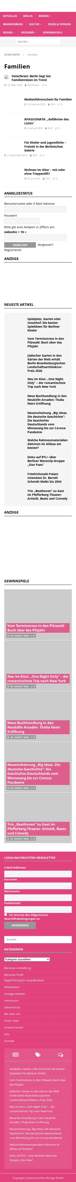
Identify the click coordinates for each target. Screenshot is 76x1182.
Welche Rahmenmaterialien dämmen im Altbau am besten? (47, 444)
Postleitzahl (12, 903)
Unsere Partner (13, 1027)
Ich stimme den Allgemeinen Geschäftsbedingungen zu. (26, 917)
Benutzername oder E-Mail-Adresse (29, 204)
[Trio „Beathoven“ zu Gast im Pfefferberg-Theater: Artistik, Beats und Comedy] (16, 495)
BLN (53, 104)
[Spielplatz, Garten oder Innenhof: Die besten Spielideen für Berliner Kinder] (16, 323)
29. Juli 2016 (33, 178)
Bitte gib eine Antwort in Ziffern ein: (29, 227)
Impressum (11, 1000)
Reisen (7, 32)
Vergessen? (45, 245)
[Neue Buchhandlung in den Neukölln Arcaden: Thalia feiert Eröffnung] (16, 400)
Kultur (34, 24)
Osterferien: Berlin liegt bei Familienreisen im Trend (31, 78)
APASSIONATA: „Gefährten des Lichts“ (46, 121)
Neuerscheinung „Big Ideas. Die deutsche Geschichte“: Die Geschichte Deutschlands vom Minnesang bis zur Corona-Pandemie (47, 422)
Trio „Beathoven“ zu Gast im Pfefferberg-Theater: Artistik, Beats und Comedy (47, 494)
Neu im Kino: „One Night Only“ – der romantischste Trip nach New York (46, 383)
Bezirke (44, 16)
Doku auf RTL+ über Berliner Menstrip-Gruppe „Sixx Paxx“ (46, 461)
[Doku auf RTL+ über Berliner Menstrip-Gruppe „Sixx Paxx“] (16, 461)
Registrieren (13, 250)
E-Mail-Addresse (15, 867)
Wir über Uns (12, 1014)
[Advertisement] (36, 547)
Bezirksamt (33, 85)
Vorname (10, 879)
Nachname (12, 891)
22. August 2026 (19, 838)
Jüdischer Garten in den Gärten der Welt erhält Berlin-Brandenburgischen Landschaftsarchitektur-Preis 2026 (46, 363)
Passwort (10, 215)
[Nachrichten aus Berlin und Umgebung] (38, 9)
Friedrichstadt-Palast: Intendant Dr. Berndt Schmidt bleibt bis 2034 (44, 478)
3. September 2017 (17, 155)
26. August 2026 (19, 686)
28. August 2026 (19, 635)
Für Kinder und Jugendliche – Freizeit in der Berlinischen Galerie (45, 146)
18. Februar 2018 (36, 104)
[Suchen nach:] (38, 41)
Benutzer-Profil (13, 975)
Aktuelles (10, 16)
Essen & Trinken (59, 24)
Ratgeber (27, 32)
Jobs (7, 1034)
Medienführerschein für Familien (48, 99)
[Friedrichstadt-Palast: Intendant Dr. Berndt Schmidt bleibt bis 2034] (16, 478)
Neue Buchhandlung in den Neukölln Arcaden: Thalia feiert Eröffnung (47, 399)
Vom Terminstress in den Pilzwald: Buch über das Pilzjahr (45, 342)
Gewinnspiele (52, 32)
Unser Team (11, 1021)
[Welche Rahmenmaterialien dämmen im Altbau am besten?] (16, 444)
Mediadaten (11, 987)
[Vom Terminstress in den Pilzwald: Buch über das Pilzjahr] (16, 343)
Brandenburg (13, 24)
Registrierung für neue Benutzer (24, 980)
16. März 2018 (14, 85)
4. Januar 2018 (34, 128)
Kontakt (9, 1041)
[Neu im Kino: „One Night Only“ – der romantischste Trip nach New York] (16, 383)
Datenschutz (12, 1007)
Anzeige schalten (14, 994)
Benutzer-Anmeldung (17, 968)
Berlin (28, 16)
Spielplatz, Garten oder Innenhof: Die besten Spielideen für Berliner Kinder (44, 325)
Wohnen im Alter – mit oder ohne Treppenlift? (44, 172)
